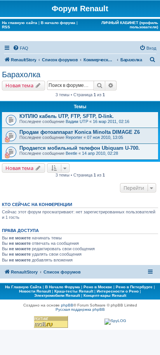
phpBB (67, 305)
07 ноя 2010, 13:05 (105, 137)
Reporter (74, 137)
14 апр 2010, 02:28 (100, 153)
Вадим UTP (77, 121)
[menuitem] (20, 48)
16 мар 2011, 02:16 (111, 121)
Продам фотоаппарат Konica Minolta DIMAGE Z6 (79, 132)
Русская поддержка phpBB (80, 309)
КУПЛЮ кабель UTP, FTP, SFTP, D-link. (66, 116)
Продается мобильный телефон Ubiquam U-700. (79, 148)
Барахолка (21, 74)
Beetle (71, 153)
